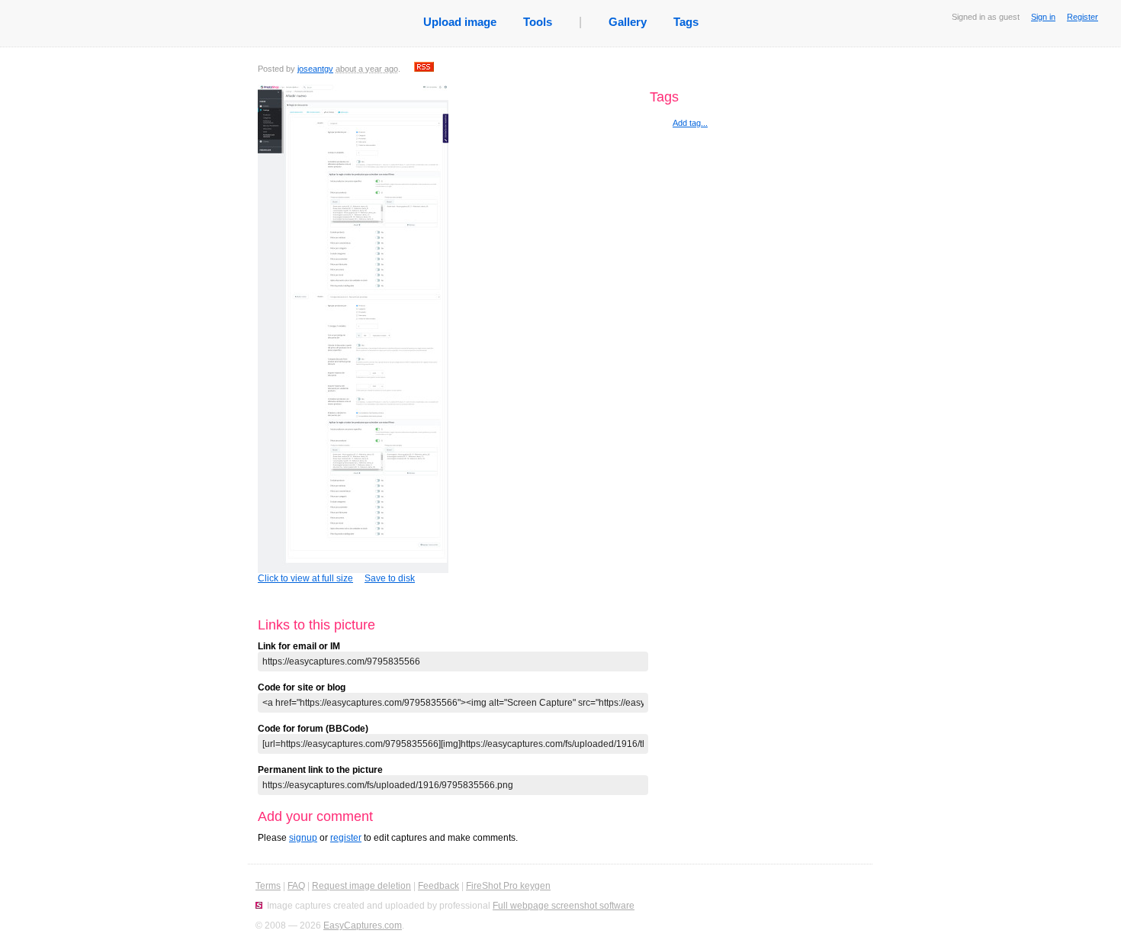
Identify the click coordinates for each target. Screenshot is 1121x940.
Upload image (459, 21)
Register (1082, 16)
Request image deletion (361, 885)
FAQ (296, 885)
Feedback (438, 885)
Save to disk (390, 578)
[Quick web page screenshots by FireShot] (258, 905)
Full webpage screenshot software (563, 905)
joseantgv (315, 68)
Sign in (1043, 16)
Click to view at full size (305, 578)
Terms (268, 885)
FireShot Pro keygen (508, 885)
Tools (537, 21)
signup (303, 837)
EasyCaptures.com (362, 925)
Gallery (628, 21)
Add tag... (690, 122)
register (345, 837)
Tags (686, 21)
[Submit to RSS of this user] (424, 68)
